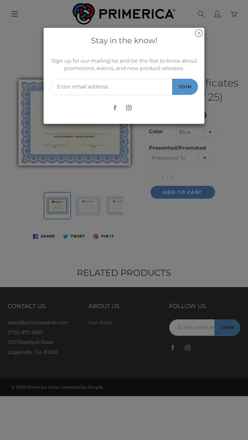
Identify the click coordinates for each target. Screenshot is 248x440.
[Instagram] (128, 108)
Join (185, 87)
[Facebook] (114, 108)
